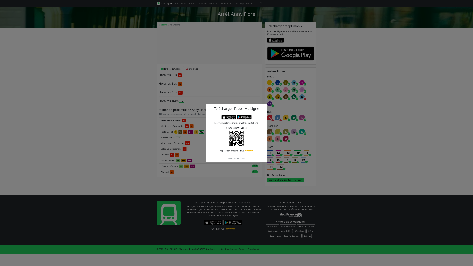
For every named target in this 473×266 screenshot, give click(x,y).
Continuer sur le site (236, 158)
